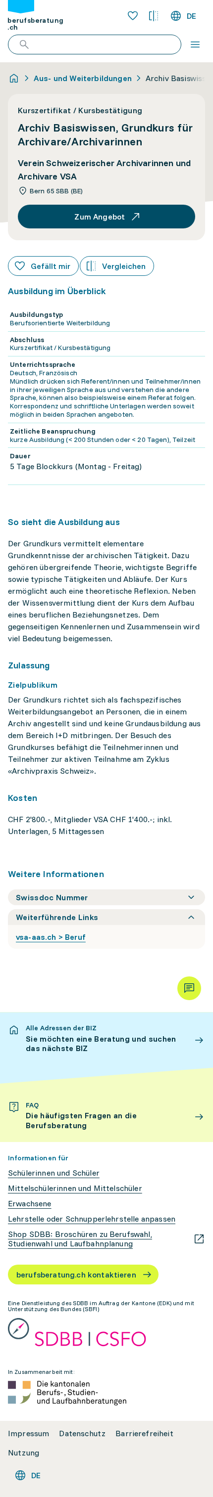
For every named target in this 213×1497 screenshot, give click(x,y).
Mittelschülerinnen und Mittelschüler (75, 1188)
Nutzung (23, 1452)
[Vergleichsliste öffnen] (153, 16)
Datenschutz (82, 1433)
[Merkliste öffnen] (133, 16)
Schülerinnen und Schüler (54, 1173)
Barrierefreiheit (144, 1433)
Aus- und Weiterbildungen (83, 78)
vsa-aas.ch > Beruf (51, 937)
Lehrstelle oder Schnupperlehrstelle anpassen (91, 1219)
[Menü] (195, 44)
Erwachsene (30, 1203)
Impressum (28, 1433)
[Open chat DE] (189, 988)
